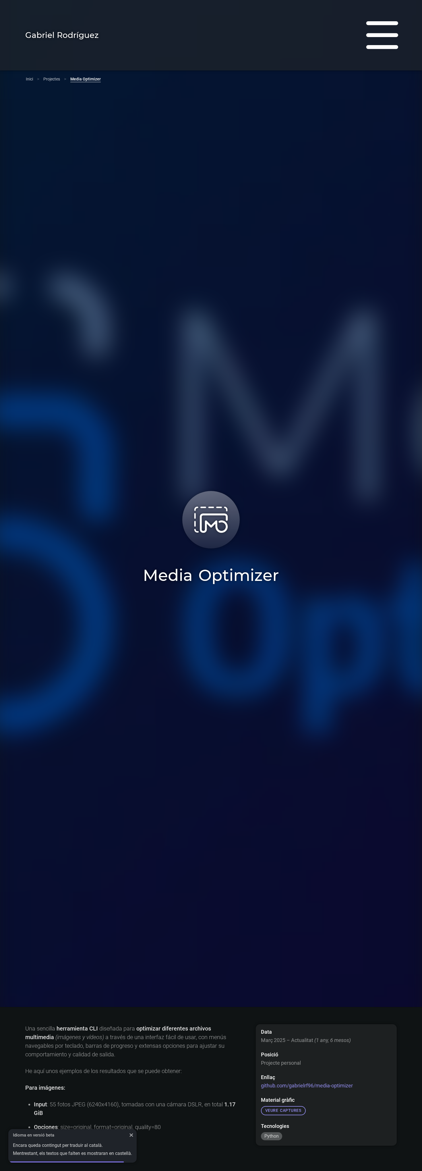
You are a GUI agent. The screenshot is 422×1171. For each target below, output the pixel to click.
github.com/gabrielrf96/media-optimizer (307, 1086)
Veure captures (283, 1110)
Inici (29, 79)
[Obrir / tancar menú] (382, 35)
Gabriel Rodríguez (62, 35)
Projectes (51, 79)
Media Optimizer (85, 79)
